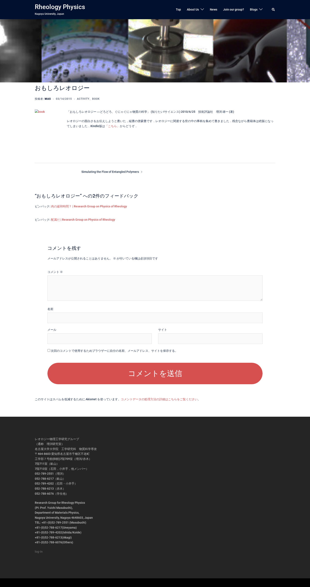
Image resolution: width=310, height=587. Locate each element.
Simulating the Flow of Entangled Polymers (110, 171)
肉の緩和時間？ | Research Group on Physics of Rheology (89, 206)
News (213, 9)
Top (178, 9)
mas (48, 98)
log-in (39, 551)
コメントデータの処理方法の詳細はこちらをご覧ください (159, 399)
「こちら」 (112, 126)
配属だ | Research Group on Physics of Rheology (83, 219)
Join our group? (233, 9)
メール (51, 329)
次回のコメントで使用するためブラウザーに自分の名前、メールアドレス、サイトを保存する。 (114, 350)
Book (96, 98)
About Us (193, 9)
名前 (50, 309)
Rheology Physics (60, 7)
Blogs (253, 9)
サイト (162, 329)
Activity (83, 98)
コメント (55, 272)
